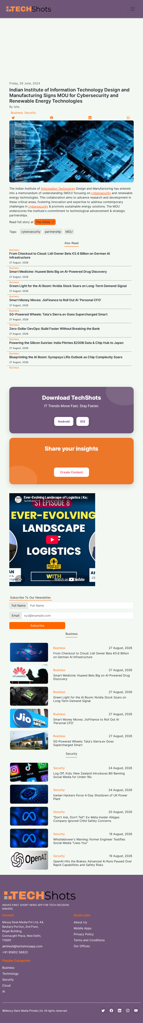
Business (17, 113)
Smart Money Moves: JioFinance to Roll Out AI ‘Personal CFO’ (55, 300)
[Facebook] (51, 117)
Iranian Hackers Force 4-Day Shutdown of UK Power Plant (90, 797)
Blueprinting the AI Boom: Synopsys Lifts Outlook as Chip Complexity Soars (65, 357)
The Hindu (43, 222)
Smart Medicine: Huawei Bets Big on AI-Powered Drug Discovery (58, 271)
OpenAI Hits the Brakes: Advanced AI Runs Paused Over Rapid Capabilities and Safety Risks (92, 863)
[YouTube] (136, 1010)
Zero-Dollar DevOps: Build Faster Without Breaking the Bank (54, 329)
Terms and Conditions (89, 940)
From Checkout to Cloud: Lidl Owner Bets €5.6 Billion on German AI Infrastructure (91, 655)
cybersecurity (101, 193)
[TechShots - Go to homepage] (28, 9)
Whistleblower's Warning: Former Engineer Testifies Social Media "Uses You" (89, 841)
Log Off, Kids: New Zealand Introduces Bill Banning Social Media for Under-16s (89, 775)
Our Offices (82, 946)
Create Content (71, 472)
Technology (10, 973)
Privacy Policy (84, 934)
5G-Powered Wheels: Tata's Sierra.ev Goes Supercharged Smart (58, 314)
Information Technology (58, 188)
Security (30, 113)
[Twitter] (13, 117)
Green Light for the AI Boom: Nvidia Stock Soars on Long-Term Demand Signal (68, 286)
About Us (80, 922)
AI (3, 991)
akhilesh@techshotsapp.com (22, 946)
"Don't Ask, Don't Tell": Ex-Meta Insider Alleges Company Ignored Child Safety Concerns (86, 819)
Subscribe (37, 625)
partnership (53, 231)
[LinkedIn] (90, 117)
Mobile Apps (82, 928)
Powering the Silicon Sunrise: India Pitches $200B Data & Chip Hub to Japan (66, 343)
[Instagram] (127, 1010)
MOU (69, 231)
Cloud (6, 985)
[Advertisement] (71, 46)
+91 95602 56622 (15, 952)
